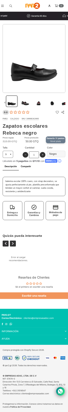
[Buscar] (11, 6)
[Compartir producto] (62, 112)
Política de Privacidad (20, 407)
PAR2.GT (6, 315)
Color (50, 147)
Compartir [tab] (26, 166)
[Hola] (49, 5)
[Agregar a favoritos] (57, 112)
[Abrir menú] (3, 5)
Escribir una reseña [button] (34, 295)
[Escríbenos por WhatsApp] (60, 391)
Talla (5, 147)
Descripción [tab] (11, 166)
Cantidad (29, 147)
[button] (12, 210)
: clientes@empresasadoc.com (38, 318)
